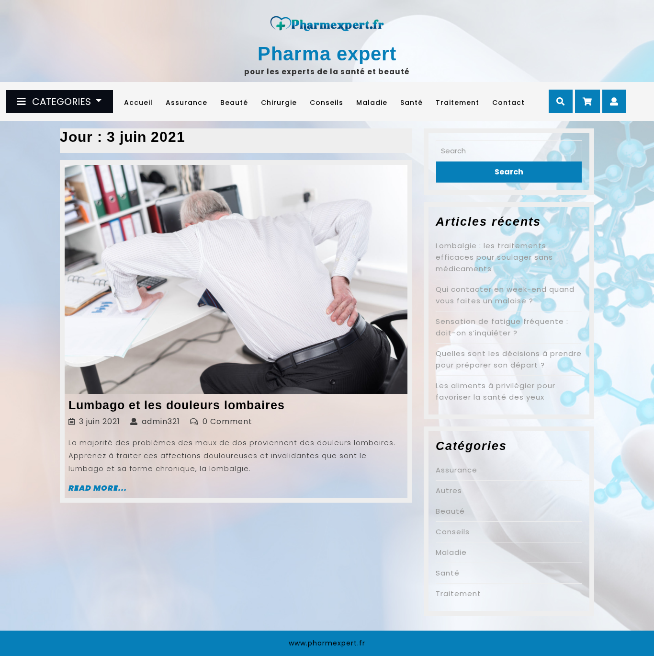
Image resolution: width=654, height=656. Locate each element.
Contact (508, 102)
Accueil (138, 102)
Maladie (371, 102)
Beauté (234, 102)
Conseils (326, 102)
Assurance (186, 102)
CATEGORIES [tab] (61, 101)
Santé (411, 102)
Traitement (457, 102)
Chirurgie (279, 102)
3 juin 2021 (99, 421)
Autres (449, 490)
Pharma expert (327, 53)
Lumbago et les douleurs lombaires (176, 405)
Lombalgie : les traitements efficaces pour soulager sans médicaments (494, 257)
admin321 (161, 421)
